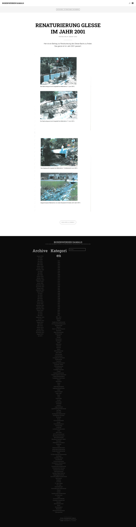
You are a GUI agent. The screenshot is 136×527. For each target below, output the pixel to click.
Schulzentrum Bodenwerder (59, 463)
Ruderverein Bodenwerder (58, 451)
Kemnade (58, 412)
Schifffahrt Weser (58, 458)
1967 (58, 273)
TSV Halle (58, 485)
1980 (58, 286)
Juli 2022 (40, 312)
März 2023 (40, 300)
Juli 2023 (40, 293)
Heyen (58, 395)
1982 (58, 290)
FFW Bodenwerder (58, 366)
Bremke (59, 335)
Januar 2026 (40, 268)
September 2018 (40, 317)
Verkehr (59, 492)
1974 (58, 281)
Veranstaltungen (59, 486)
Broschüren (59, 339)
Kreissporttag (58, 425)
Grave (58, 383)
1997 (58, 308)
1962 (58, 264)
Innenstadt (58, 403)
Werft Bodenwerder (59, 503)
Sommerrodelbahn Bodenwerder (59, 476)
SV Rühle (58, 481)
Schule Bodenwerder (59, 461)
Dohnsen (58, 347)
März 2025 (40, 275)
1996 (58, 307)
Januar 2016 (40, 329)
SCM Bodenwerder (58, 471)
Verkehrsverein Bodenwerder (59, 493)
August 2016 (40, 322)
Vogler (58, 497)
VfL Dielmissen (58, 495)
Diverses (59, 346)
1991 (58, 303)
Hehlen (58, 390)
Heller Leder (59, 393)
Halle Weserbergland (59, 386)
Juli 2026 (40, 258)
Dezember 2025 (40, 269)
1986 (58, 295)
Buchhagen (59, 341)
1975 (58, 283)
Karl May (59, 410)
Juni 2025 (40, 271)
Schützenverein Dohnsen (58, 468)
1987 (58, 296)
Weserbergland (58, 507)
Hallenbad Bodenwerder (59, 388)
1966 (58, 271)
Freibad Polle (58, 368)
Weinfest (59, 502)
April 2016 (40, 324)
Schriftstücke (58, 459)
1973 (58, 279)
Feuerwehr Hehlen (58, 364)
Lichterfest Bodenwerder (59, 429)
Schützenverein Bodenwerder (58, 466)
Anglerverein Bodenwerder (58, 322)
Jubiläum (58, 405)
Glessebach (59, 381)
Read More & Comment (68, 222)
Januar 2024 (40, 283)
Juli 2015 (40, 336)
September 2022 (40, 308)
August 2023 (40, 292)
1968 (58, 274)
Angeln (58, 320)
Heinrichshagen (59, 391)
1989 (58, 300)
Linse (58, 430)
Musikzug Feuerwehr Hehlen (59, 439)
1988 (58, 298)
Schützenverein (58, 464)
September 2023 (40, 290)
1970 (58, 278)
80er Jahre (58, 317)
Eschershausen (59, 356)
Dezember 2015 (40, 331)
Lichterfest (58, 427)
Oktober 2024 (40, 278)
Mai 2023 (40, 297)
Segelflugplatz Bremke (58, 475)
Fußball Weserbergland (58, 376)
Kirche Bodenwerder (59, 420)
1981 (58, 288)
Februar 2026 (40, 266)
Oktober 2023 (40, 288)
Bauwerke (58, 330)
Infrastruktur (59, 402)
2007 (58, 315)
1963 (58, 266)
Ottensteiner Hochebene (59, 442)
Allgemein (58, 318)
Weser (58, 505)
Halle (58, 385)
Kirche (58, 419)
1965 (58, 269)
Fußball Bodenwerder (58, 373)
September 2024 (40, 280)
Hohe (58, 397)
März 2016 (40, 325)
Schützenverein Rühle (58, 470)
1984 (58, 291)
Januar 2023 (40, 303)
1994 (58, 305)
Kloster (58, 422)
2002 (58, 313)
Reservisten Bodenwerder (58, 449)
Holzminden (59, 398)
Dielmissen (58, 344)
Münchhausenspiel (58, 437)
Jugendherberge (59, 407)
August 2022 (40, 310)
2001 (58, 312)
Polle (58, 446)
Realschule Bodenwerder (58, 447)
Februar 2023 (40, 302)
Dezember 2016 (40, 320)
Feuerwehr (58, 361)
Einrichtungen (58, 354)
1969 (58, 276)
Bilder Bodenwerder (59, 332)
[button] (133, 3)
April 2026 (40, 263)
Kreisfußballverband (59, 424)
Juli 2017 (40, 319)
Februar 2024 (40, 281)
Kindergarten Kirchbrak (58, 415)
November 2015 (40, 332)
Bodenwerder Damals (13, 3)
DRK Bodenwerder (58, 351)
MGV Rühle (58, 432)
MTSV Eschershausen (58, 434)
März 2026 (40, 264)
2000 (58, 310)
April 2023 (40, 298)
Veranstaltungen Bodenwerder (58, 488)
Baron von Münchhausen (58, 329)
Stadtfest (58, 480)
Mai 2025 (40, 273)
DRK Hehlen (59, 352)
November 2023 (40, 286)
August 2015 (40, 334)
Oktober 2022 (40, 307)
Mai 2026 (40, 261)
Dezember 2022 (40, 305)
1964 (58, 267)
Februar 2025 (40, 276)
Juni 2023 (40, 295)
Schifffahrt (58, 456)
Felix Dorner (72, 520)
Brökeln (59, 337)
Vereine (59, 490)
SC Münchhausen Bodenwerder (59, 454)
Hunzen (59, 400)
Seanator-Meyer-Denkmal (58, 473)
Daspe (58, 342)
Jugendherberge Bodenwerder (58, 408)
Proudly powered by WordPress (68, 519)
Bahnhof (59, 327)
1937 (58, 261)
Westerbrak (59, 509)
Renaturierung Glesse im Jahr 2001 (68, 28)
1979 (58, 285)
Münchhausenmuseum (59, 436)
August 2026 (40, 256)
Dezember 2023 (40, 285)
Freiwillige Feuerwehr (59, 369)
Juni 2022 (40, 314)
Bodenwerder (58, 334)
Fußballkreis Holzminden (58, 378)
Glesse (58, 380)
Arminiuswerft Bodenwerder (59, 324)
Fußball (59, 371)
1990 (58, 302)
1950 (58, 262)
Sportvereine (59, 478)
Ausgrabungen (58, 325)
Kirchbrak (58, 417)
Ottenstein (58, 441)
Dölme (58, 349)
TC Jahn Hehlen (59, 483)
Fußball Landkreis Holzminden (58, 374)
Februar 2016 (40, 327)
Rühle (58, 453)
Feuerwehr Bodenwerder (59, 363)
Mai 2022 (40, 315)
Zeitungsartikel (58, 512)
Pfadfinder (58, 444)
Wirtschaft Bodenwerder (59, 510)
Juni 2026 (40, 259)
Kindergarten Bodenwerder (58, 414)
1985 (58, 293)
